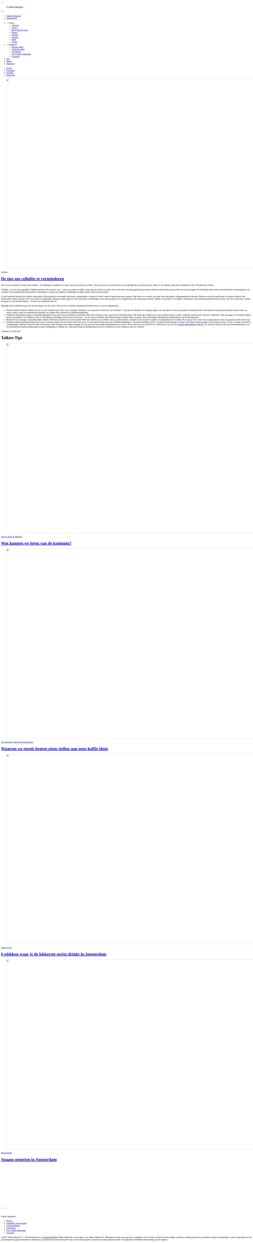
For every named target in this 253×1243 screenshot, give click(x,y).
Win (8, 59)
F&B (14, 40)
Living (14, 28)
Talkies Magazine (13, 16)
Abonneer (10, 63)
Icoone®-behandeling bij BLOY (190, 324)
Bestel (8, 61)
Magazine (13, 45)
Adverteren (16, 52)
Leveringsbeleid (13, 1226)
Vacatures (16, 56)
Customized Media (49, 1237)
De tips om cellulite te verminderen (32, 278)
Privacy (9, 1221)
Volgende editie (18, 49)
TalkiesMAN (11, 18)
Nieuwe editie (17, 47)
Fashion (15, 35)
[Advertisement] (80, 1183)
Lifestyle (15, 25)
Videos (14, 42)
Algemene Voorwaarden (16, 1223)
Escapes (15, 37)
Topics (11, 23)
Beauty (15, 32)
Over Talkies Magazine (21, 54)
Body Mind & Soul (20, 30)
